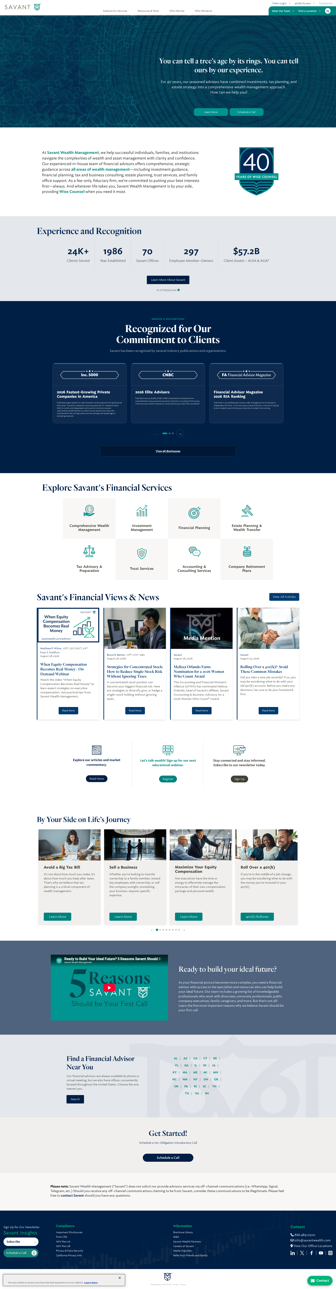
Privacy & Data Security (69, 1250)
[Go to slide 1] (157, 930)
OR (176, 1086)
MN (216, 1072)
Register (168, 779)
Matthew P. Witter (51, 648)
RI (196, 1086)
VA (197, 1093)
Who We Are (177, 10)
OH (206, 1079)
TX (187, 1093)
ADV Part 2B (63, 1246)
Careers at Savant (183, 1246)
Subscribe (13, 1241)
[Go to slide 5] (169, 930)
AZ (185, 1058)
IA (214, 1065)
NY (195, 1079)
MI (206, 1072)
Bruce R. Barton (116, 654)
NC (174, 1079)
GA (186, 1065)
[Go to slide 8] (179, 930)
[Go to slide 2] (160, 930)
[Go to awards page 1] (164, 433)
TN (214, 1086)
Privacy (176, 1284)
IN (205, 1065)
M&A (176, 1236)
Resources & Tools (148, 10)
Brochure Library (183, 1232)
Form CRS (61, 1236)
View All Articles (284, 597)
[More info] (178, 290)
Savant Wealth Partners (187, 1241)
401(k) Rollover (257, 917)
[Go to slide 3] (163, 930)
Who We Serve (203, 10)
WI (207, 1093)
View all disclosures (168, 451)
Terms (183, 1284)
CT (205, 1058)
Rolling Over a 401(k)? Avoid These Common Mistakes (264, 669)
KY (175, 1072)
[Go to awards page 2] (169, 433)
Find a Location (307, 11)
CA (195, 1058)
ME (195, 1072)
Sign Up (239, 779)
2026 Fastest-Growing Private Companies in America (83, 394)
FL (177, 1065)
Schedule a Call (246, 112)
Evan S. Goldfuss (50, 652)
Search (75, 1099)
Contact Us (325, 3)
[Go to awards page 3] (173, 433)
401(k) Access (303, 3)
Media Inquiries (182, 1250)
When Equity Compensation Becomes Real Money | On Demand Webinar (63, 669)
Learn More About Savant (168, 280)
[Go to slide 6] (173, 930)
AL (176, 1058)
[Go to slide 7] (176, 930)
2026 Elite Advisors (152, 392)
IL (196, 1065)
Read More (68, 710)
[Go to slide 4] (166, 930)
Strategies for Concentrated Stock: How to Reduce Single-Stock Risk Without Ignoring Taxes (135, 671)
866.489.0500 (304, 1235)
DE (215, 1058)
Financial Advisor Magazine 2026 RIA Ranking (238, 394)
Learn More (211, 112)
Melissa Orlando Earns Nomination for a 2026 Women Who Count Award (199, 671)
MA (185, 1072)
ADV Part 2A (63, 1241)
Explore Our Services (115, 10)
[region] (168, 393)
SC (205, 1086)
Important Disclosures (69, 1232)
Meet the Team (281, 11)
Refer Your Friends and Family (190, 1255)
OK (216, 1079)
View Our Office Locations (312, 1246)
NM (185, 1079)
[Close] (120, 1278)
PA (186, 1086)
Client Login (279, 3)
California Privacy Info (69, 1255)
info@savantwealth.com (312, 1240)
